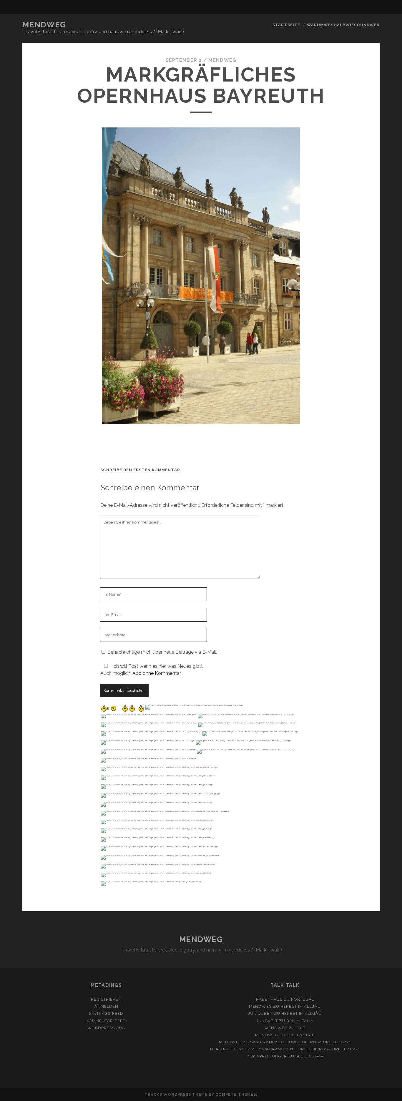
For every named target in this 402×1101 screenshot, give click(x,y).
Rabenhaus (269, 999)
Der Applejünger (230, 1049)
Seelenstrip (301, 1035)
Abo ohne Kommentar (156, 673)
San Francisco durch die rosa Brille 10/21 (300, 1042)
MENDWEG (44, 24)
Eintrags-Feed (106, 1013)
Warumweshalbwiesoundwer (343, 25)
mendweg (222, 60)
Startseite (286, 25)
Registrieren (106, 999)
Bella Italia (300, 1021)
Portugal (302, 999)
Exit (300, 1028)
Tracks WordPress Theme (175, 1094)
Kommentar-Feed (106, 1021)
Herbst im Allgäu (300, 1006)
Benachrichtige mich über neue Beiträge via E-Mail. (162, 652)
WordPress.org (106, 1028)
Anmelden (106, 1006)
